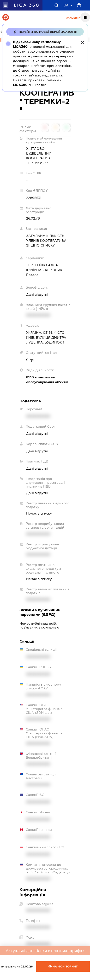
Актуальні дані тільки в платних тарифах (45, 951)
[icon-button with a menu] (85, 17)
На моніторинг (65, 966)
